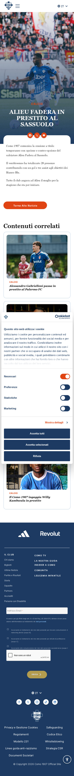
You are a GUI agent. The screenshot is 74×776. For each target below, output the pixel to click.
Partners (8, 591)
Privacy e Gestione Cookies (21, 727)
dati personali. (41, 621)
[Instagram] (37, 702)
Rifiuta (37, 456)
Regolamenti (21, 734)
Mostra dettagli (54, 422)
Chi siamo (9, 559)
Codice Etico (54, 734)
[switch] (65, 387)
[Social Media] (19, 702)
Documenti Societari (21, 755)
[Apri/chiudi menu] (17, 6)
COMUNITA (41, 570)
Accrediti (8, 596)
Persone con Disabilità (15, 601)
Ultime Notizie (11, 570)
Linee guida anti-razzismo (21, 748)
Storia (7, 580)
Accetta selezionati (37, 444)
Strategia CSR (54, 748)
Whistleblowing (54, 741)
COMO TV (40, 555)
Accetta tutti (37, 433)
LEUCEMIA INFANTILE (47, 575)
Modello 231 (21, 741)
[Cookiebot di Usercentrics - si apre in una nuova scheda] (55, 317)
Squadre (8, 585)
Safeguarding (54, 727)
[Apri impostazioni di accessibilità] (67, 759)
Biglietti (8, 565)
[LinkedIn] (55, 702)
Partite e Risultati (12, 575)
